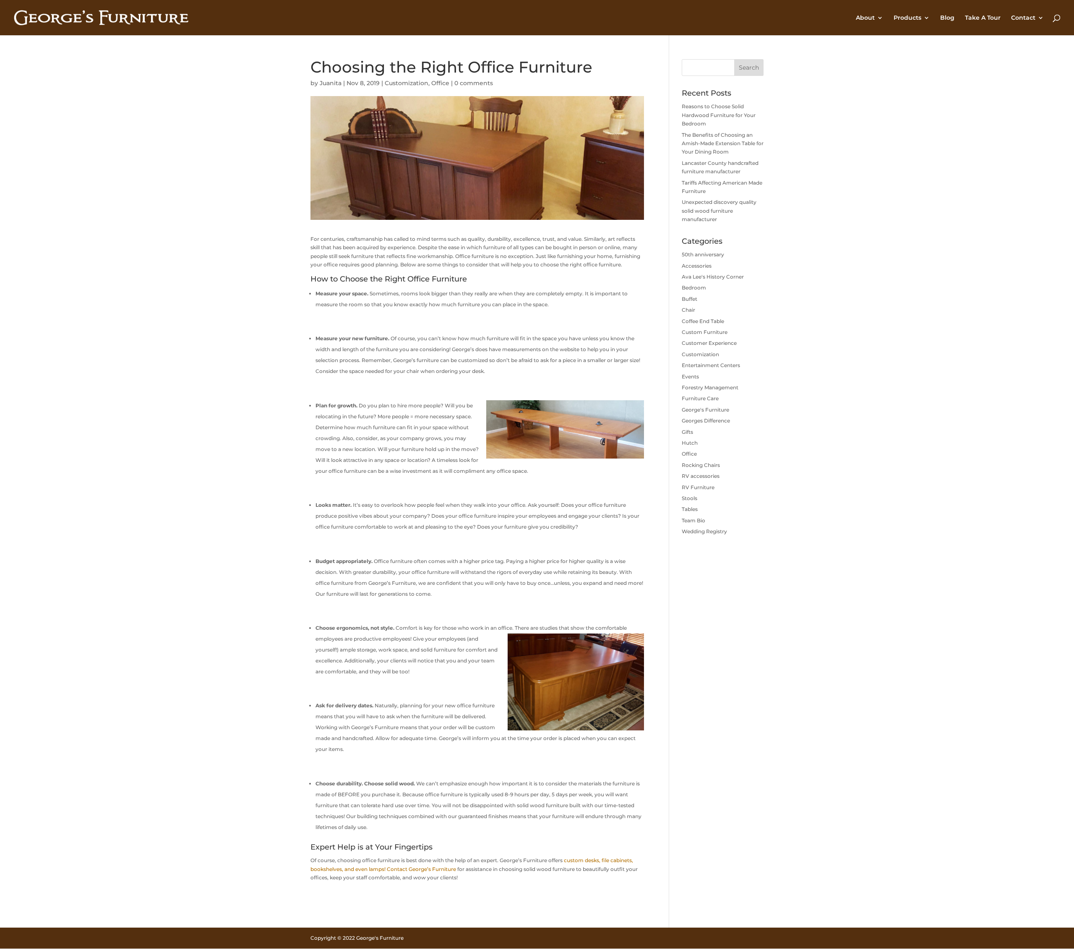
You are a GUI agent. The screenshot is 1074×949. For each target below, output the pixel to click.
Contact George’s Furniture (421, 869)
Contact (1023, 18)
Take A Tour (983, 18)
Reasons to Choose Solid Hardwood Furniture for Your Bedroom (719, 115)
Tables (690, 509)
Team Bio (693, 520)
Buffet (689, 299)
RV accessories (700, 476)
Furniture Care (700, 398)
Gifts (687, 432)
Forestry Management (710, 387)
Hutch (690, 443)
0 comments (473, 83)
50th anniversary (703, 254)
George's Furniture (705, 410)
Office (440, 83)
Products (907, 18)
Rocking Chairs (701, 465)
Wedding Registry (704, 531)
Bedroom (694, 287)
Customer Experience (709, 343)
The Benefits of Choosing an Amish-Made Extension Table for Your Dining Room (723, 143)
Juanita (330, 83)
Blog (947, 18)
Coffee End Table (703, 321)
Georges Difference (706, 420)
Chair (688, 310)
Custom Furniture (704, 332)
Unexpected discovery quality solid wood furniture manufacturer (719, 210)
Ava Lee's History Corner (713, 277)
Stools (689, 498)
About (865, 18)
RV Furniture (698, 487)
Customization (406, 83)
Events (690, 376)
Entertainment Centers (711, 365)
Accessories (697, 266)
